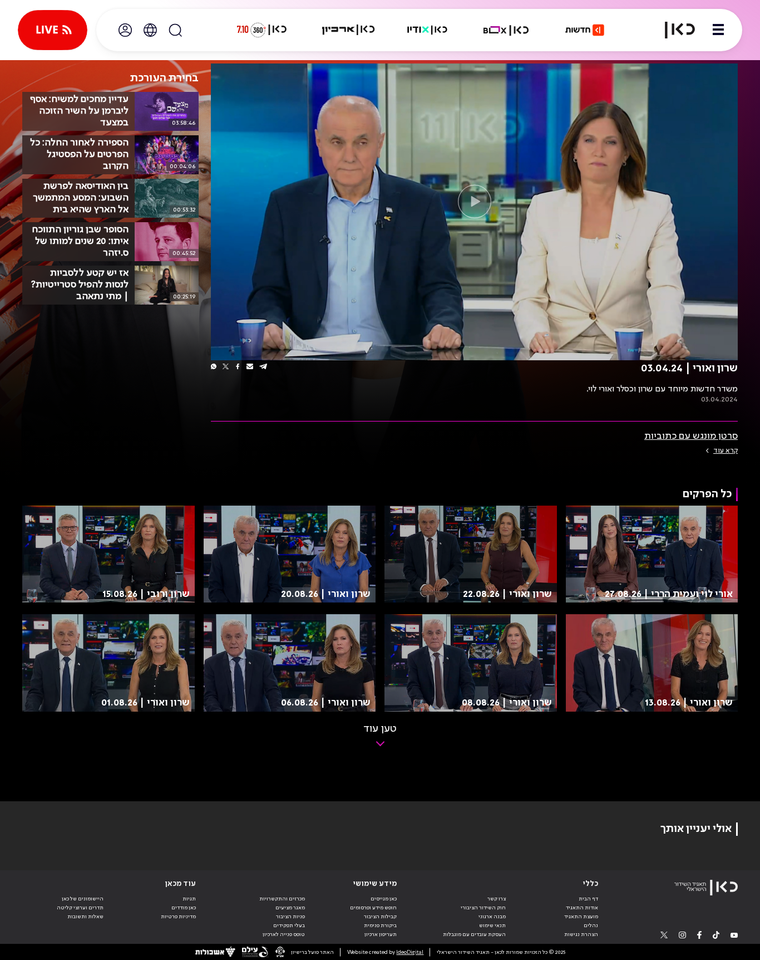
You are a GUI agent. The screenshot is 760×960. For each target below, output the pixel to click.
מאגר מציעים (290, 907)
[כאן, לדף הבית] (673, 30)
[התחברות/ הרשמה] (125, 30)
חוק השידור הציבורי (483, 907)
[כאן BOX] (506, 30)
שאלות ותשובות (85, 916)
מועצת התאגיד (581, 916)
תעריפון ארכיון (380, 934)
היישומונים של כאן (82, 899)
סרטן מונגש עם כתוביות (691, 436)
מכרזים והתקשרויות (282, 899)
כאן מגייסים (384, 899)
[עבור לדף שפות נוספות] (150, 30)
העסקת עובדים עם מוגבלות (474, 934)
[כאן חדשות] (584, 30)
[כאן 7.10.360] (261, 30)
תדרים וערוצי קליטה (80, 907)
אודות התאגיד (582, 907)
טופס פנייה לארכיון (284, 934)
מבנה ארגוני (492, 916)
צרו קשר (496, 899)
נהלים (591, 925)
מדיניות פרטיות (178, 916)
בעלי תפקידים (289, 925)
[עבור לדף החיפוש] (175, 30)
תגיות (189, 899)
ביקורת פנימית (380, 925)
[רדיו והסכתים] (427, 30)
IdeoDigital (409, 952)
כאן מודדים (183, 907)
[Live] (52, 30)
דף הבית (588, 899)
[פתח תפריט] (718, 30)
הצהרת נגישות (581, 934)
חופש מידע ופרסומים (373, 907)
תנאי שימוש (492, 925)
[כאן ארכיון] (348, 30)
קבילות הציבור (380, 916)
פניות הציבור (290, 916)
